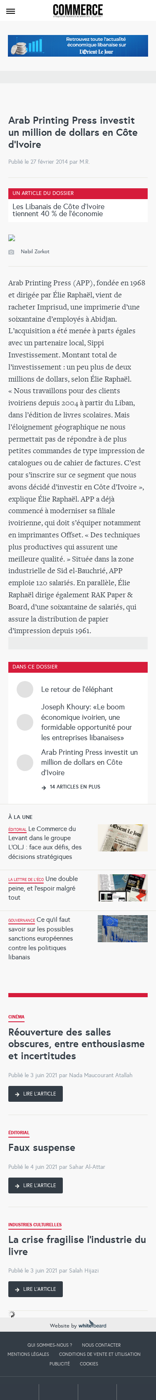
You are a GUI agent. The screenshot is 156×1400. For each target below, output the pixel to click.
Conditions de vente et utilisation (100, 1354)
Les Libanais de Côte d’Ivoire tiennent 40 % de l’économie (58, 210)
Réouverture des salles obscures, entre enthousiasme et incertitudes (76, 1044)
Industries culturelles (35, 1225)
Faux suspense (41, 1147)
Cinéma (16, 1018)
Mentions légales (28, 1354)
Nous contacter (101, 1345)
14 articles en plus (74, 787)
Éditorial (19, 1133)
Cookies (89, 1364)
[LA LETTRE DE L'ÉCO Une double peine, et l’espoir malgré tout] (78, 872)
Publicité (60, 1364)
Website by (64, 1326)
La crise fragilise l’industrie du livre (77, 1245)
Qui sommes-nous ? (49, 1345)
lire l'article (39, 1094)
